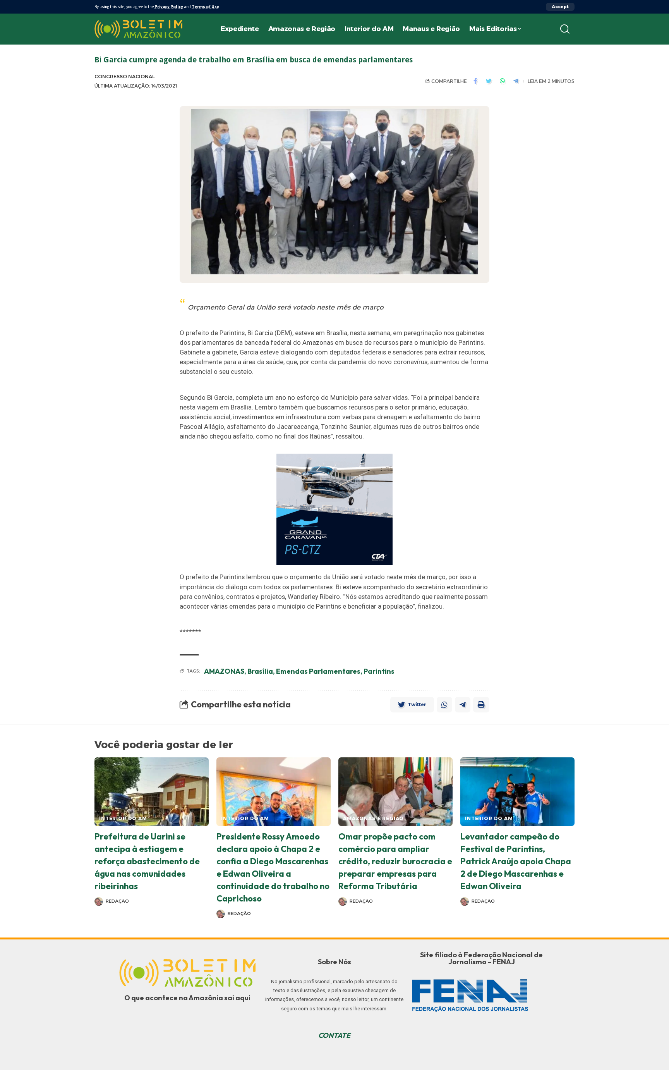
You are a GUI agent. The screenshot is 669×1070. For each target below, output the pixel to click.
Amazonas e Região (373, 818)
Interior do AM (123, 818)
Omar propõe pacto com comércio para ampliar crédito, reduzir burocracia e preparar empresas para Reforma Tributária (395, 861)
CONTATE (334, 1035)
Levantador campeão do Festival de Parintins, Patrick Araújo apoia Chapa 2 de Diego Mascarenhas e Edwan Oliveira (515, 861)
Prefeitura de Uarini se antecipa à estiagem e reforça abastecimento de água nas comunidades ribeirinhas (147, 861)
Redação (117, 901)
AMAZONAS (224, 671)
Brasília (260, 671)
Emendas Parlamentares (318, 671)
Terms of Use (206, 6)
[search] (565, 29)
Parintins (379, 671)
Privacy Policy (168, 6)
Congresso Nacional (124, 76)
